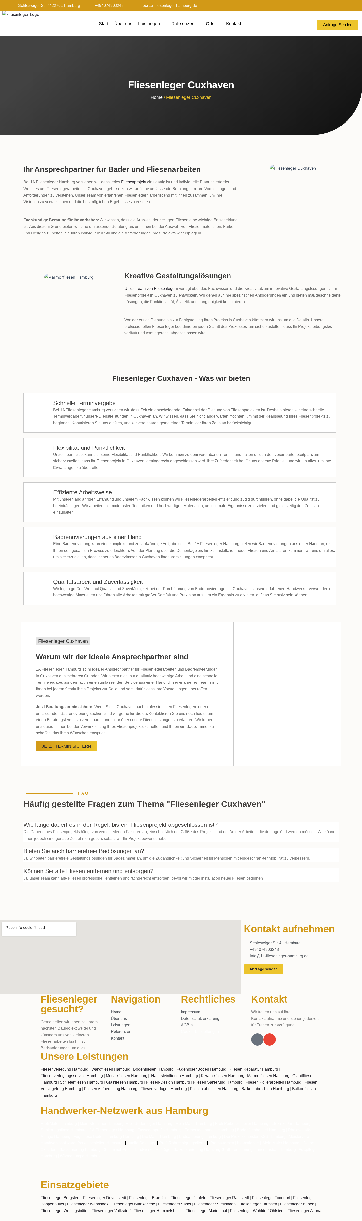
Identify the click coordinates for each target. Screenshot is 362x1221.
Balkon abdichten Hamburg (265, 1089)
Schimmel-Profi (117, 1150)
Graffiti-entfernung (237, 1150)
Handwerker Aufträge (151, 1150)
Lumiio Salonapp (141, 1143)
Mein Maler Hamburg (193, 1123)
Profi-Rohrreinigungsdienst (182, 1143)
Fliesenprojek (133, 182)
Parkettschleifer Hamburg (100, 1143)
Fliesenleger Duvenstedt (104, 1198)
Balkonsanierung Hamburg (196, 1150)
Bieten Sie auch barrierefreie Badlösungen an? (83, 851)
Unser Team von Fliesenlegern (151, 289)
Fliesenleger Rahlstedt (229, 1198)
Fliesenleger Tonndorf (271, 1198)
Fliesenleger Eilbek (297, 1204)
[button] (181, 825)
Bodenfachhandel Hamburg (261, 1130)
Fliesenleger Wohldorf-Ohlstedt (257, 1211)
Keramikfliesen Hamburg (222, 1076)
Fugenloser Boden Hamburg (201, 1069)
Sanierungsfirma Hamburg (64, 1130)
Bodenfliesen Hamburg (153, 1069)
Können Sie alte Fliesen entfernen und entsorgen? (88, 871)
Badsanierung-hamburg (80, 1150)
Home (157, 97)
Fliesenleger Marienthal (206, 1211)
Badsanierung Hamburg (200, 1136)
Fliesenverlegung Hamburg (64, 1069)
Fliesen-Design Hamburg (168, 1082)
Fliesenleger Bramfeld (148, 1198)
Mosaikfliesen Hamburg (126, 1076)
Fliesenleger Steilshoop (215, 1204)
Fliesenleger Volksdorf (111, 1211)
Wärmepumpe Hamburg (81, 1156)
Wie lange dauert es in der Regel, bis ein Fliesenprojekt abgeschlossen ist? (120, 824)
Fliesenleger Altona (304, 1211)
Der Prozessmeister (241, 1136)
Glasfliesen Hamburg (124, 1082)
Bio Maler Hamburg (159, 1136)
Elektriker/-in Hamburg (291, 1123)
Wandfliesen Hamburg (110, 1069)
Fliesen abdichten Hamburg (214, 1089)
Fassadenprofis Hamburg (160, 1130)
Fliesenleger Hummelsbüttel (158, 1211)
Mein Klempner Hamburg (102, 1123)
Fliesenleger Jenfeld (188, 1198)
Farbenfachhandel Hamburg (210, 1130)
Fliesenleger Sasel (174, 1204)
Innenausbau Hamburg (276, 1150)
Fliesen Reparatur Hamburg (253, 1069)
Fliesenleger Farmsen (258, 1204)
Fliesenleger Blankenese (133, 1204)
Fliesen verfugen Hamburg (163, 1089)
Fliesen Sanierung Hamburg (218, 1082)
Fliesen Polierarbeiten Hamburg (273, 1082)
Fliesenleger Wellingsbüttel (64, 1211)
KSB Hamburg (273, 1136)
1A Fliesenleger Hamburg (112, 1130)
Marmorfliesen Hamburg (268, 1076)
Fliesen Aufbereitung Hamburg (110, 1089)
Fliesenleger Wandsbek (87, 1204)
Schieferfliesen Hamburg (81, 1082)
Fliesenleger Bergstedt (60, 1198)
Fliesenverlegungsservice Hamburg (72, 1076)
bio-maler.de (247, 1143)
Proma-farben (222, 1143)
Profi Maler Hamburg (59, 1123)
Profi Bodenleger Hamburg (149, 1123)
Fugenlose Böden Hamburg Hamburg (106, 1136)
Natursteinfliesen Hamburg (174, 1076)
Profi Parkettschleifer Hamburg (241, 1123)
